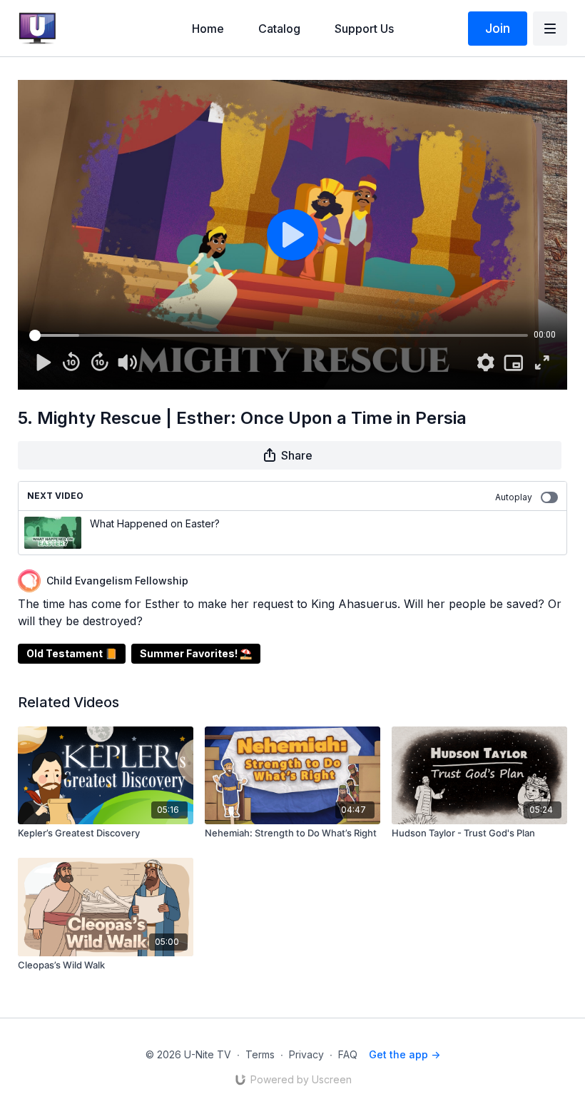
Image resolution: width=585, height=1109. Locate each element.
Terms (260, 1054)
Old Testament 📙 (71, 653)
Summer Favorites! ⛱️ (196, 653)
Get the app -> (404, 1054)
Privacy (306, 1054)
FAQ (347, 1054)
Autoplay (513, 497)
